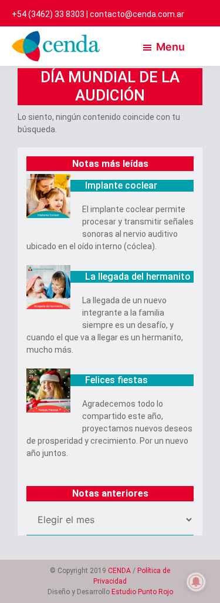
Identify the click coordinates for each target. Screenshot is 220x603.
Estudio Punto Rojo (142, 592)
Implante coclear (121, 185)
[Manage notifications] (196, 581)
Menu (170, 47)
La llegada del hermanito (138, 276)
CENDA (119, 571)
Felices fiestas (116, 380)
